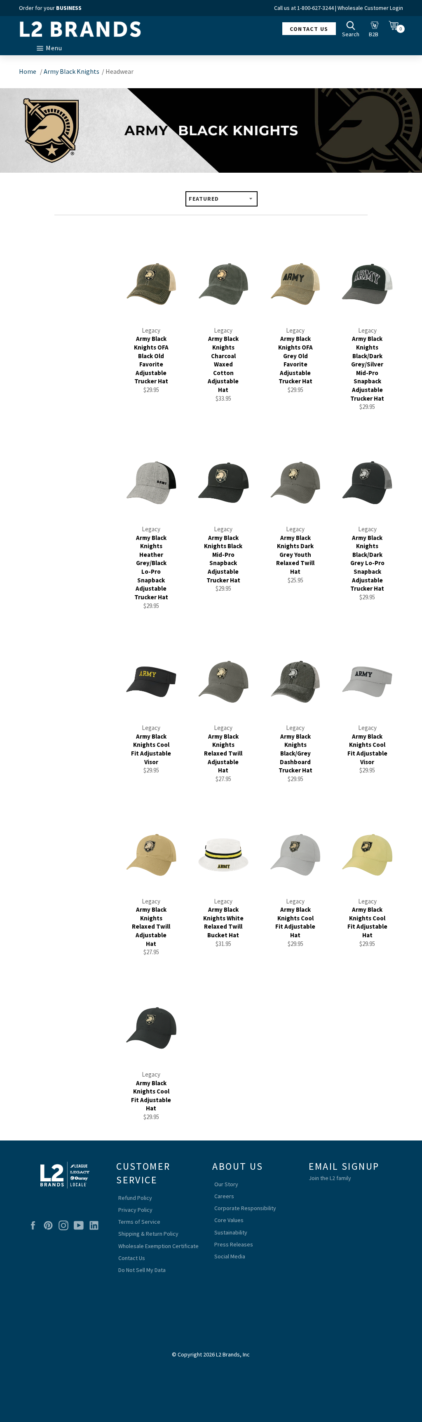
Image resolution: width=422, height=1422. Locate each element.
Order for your (50, 8)
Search (352, 28)
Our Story (226, 1184)
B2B (376, 28)
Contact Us (131, 1258)
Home (27, 71)
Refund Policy (135, 1197)
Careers (224, 1196)
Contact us (309, 29)
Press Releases (233, 1244)
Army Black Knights (71, 71)
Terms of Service (139, 1221)
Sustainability (230, 1232)
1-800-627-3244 (315, 8)
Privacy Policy (135, 1209)
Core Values (229, 1220)
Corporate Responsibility (245, 1208)
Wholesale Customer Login (370, 8)
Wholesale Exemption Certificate (158, 1246)
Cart (396, 28)
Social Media (229, 1256)
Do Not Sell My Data (142, 1270)
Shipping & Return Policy (148, 1233)
